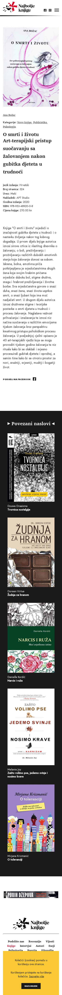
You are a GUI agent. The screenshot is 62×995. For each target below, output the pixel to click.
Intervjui (25, 946)
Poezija (32, 950)
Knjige (11, 946)
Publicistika (40, 122)
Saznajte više (36, 976)
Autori (40, 946)
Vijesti (50, 941)
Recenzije (35, 941)
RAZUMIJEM (31, 986)
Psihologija (9, 126)
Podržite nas (16, 941)
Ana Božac (9, 115)
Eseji (52, 946)
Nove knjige (24, 122)
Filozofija (47, 950)
